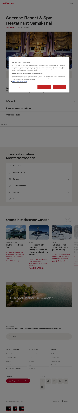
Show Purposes (18, 87)
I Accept (59, 87)
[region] (39, 75)
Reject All (44, 87)
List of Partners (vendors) (19, 82)
